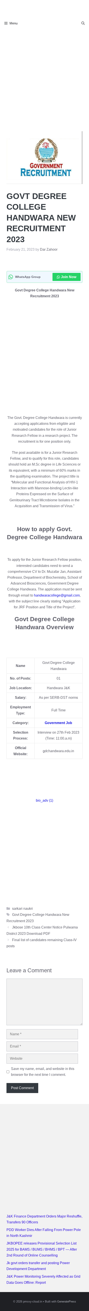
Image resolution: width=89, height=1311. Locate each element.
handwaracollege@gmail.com (57, 595)
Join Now (68, 277)
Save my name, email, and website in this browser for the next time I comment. (42, 1071)
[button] (83, 23)
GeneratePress (66, 1301)
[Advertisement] (44, 76)
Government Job (58, 723)
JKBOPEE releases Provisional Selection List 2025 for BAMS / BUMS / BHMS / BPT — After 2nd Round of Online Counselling (41, 1249)
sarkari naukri (22, 908)
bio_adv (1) (44, 800)
